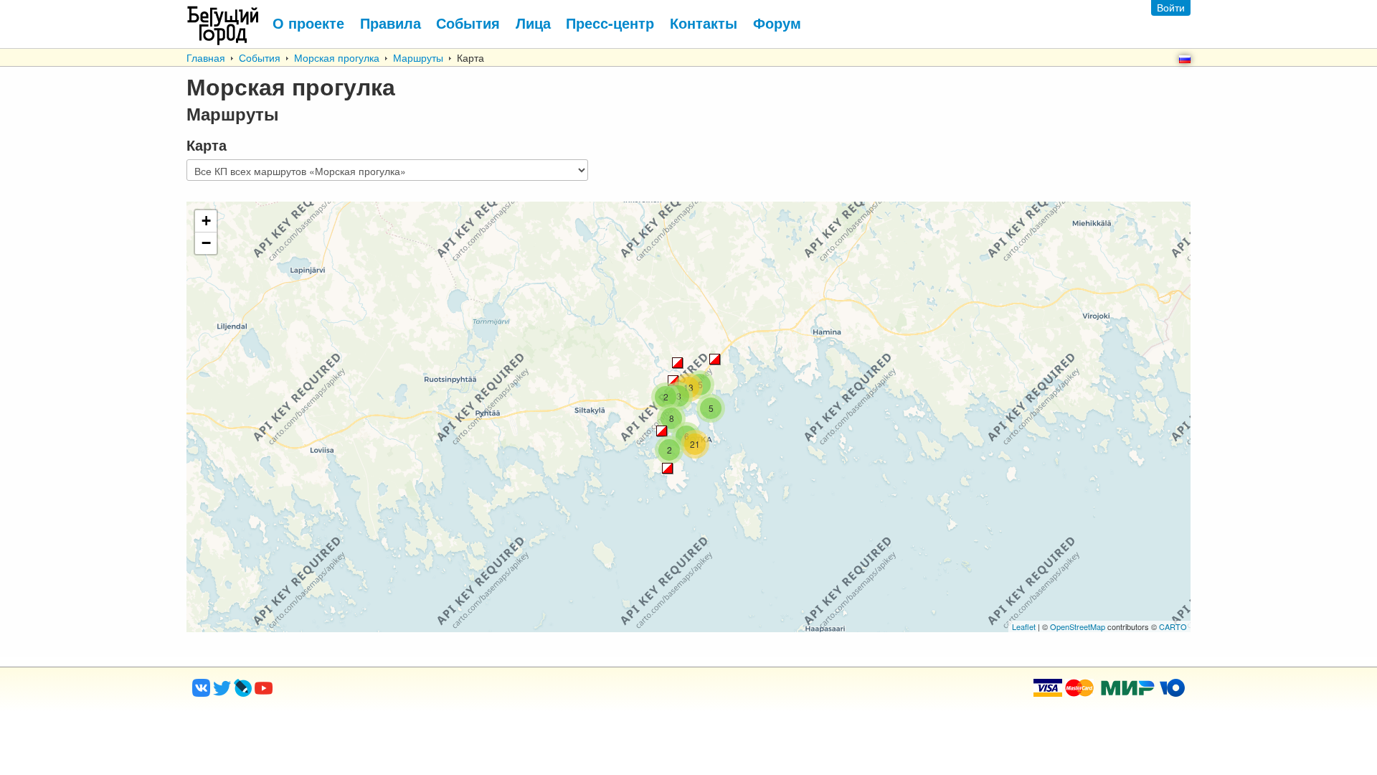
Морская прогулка (336, 57)
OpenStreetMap (1077, 626)
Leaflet (1024, 626)
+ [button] (206, 221)
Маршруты (418, 57)
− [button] (206, 243)
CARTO (1173, 626)
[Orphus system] (322, 692)
